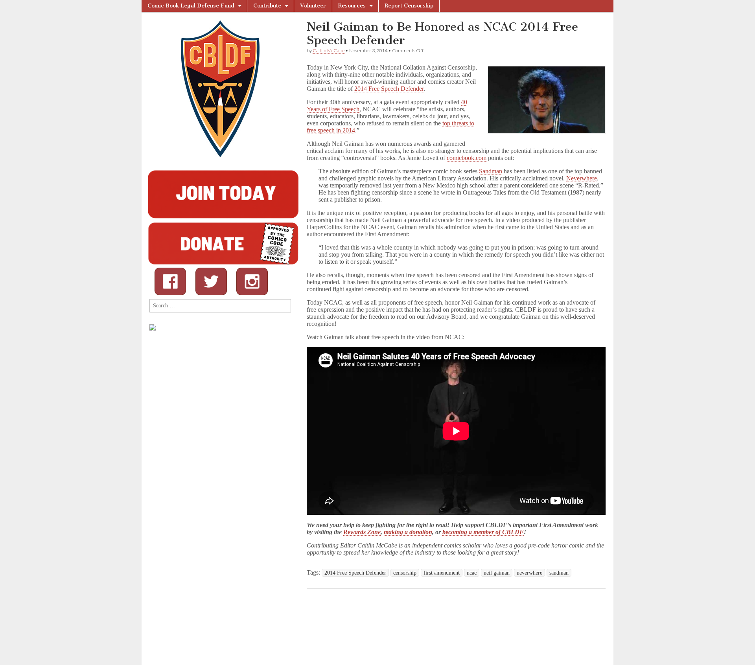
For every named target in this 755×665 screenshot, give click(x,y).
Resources (352, 5)
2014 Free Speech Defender (389, 88)
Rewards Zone (362, 532)
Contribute (267, 5)
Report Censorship (409, 5)
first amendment (442, 572)
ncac (472, 572)
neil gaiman (497, 572)
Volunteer (313, 5)
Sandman (490, 171)
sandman (559, 572)
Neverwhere (581, 178)
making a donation (408, 532)
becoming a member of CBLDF (483, 532)
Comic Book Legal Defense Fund (190, 5)
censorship (404, 572)
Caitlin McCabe (328, 50)
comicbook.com (466, 157)
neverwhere (529, 572)
